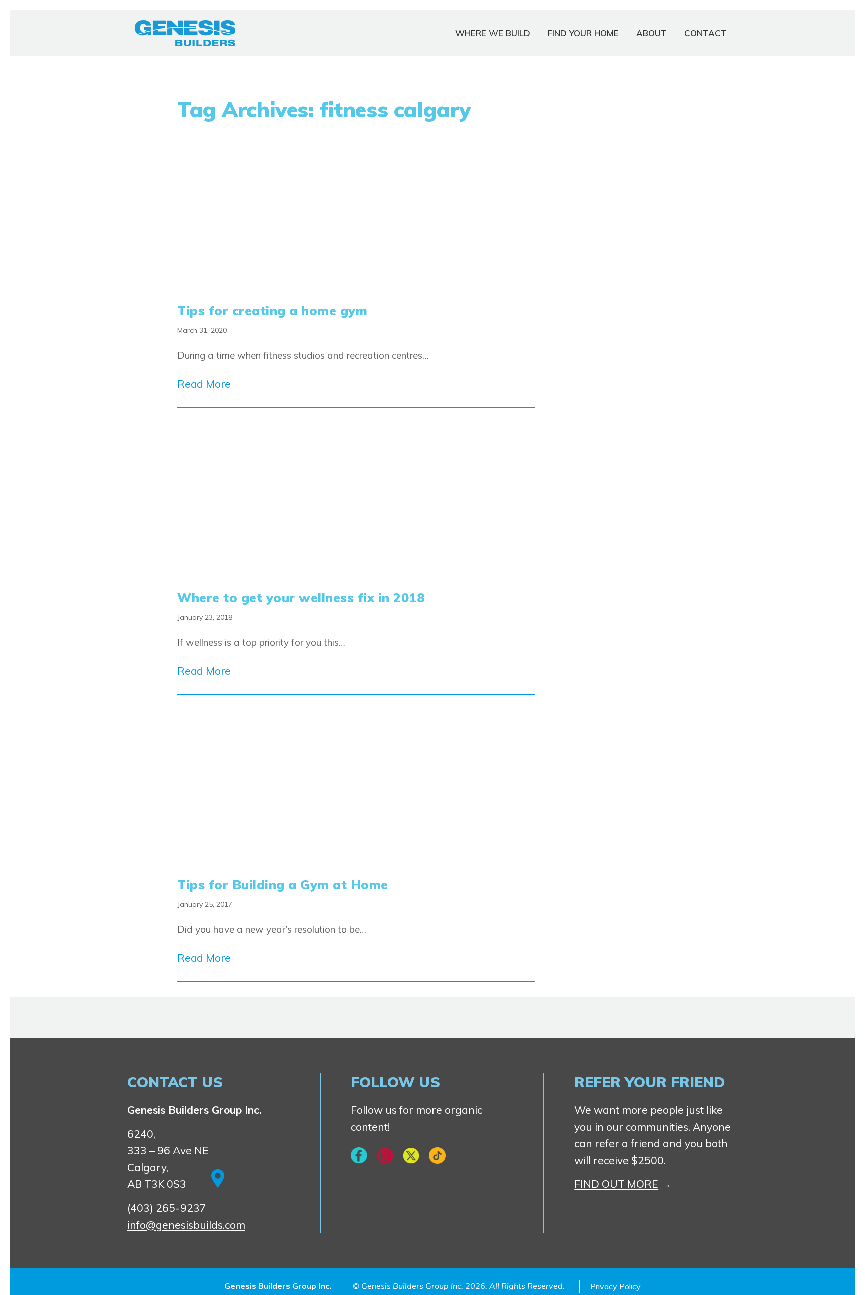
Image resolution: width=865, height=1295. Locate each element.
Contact (705, 33)
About (651, 33)
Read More (204, 383)
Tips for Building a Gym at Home (282, 884)
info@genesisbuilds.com (186, 1224)
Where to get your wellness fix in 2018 (301, 597)
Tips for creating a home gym (272, 310)
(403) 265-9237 (166, 1207)
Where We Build (492, 33)
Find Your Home (583, 33)
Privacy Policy (615, 1286)
